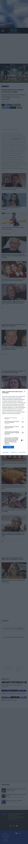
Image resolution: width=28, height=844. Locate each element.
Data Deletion (5, 452)
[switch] (22, 422)
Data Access (14, 452)
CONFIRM (8, 447)
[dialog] (14, 422)
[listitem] (14, 418)
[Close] (25, 391)
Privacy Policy (22, 452)
